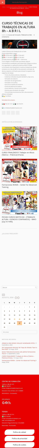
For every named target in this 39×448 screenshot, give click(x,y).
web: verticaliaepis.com (8, 420)
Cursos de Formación (12, 7)
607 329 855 (7, 416)
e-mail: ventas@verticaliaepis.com (11, 418)
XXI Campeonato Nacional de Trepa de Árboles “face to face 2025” (19, 348)
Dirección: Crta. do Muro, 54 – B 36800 (12, 391)
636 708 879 (7, 386)
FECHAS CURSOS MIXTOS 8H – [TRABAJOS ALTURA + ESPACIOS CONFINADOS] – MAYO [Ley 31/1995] (19, 219)
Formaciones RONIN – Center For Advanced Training (18, 360)
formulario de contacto (8, 100)
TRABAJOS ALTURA (22, 7)
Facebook (4, 113)
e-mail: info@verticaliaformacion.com (12, 388)
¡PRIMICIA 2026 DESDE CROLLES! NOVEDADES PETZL (18, 343)
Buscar (36, 287)
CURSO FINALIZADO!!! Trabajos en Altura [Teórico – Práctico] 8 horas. (18, 153)
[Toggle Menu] (2, 2)
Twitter (8, 113)
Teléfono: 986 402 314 (8, 414)
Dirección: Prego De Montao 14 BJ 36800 (13, 423)
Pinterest (18, 113)
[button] (19, 102)
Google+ (13, 113)
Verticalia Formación (19, 2)
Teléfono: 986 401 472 (8, 384)
